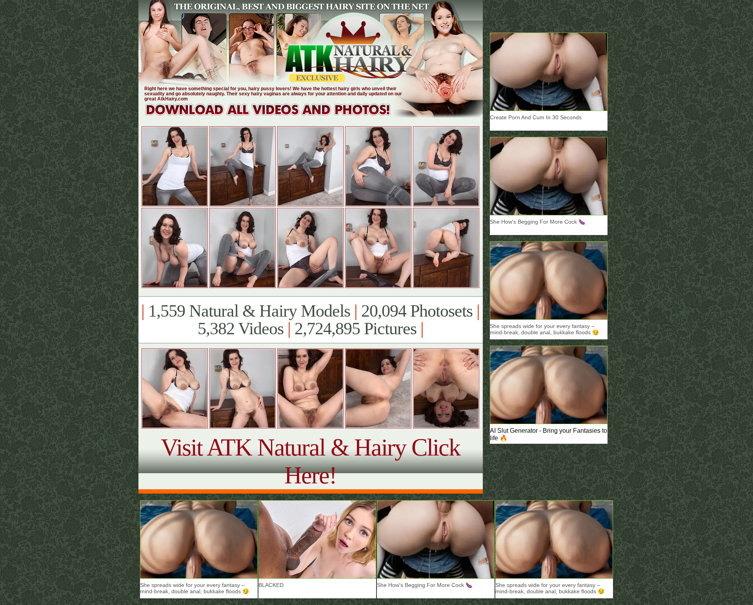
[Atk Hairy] (275, 115)
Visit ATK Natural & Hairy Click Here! (310, 461)
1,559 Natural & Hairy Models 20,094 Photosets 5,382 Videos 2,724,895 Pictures (310, 319)
